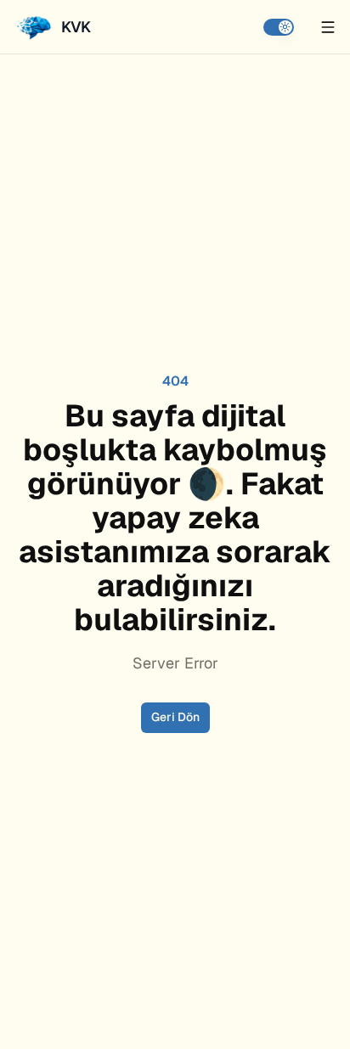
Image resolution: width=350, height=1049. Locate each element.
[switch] (278, 27)
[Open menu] (328, 27)
